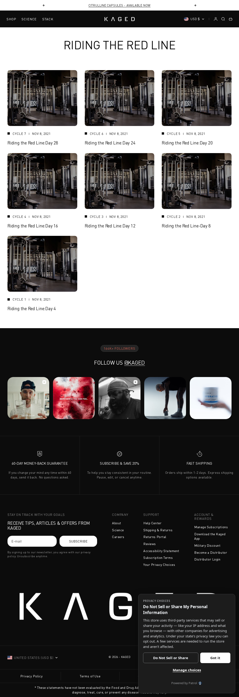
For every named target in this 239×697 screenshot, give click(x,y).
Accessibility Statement (161, 551)
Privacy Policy (31, 676)
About (116, 523)
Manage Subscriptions (211, 527)
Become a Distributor (210, 552)
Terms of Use (90, 676)
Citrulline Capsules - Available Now (119, 5)
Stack (47, 19)
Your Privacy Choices (159, 565)
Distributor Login (207, 559)
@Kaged (134, 362)
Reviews (149, 544)
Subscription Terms (158, 558)
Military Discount (207, 545)
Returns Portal (154, 537)
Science (29, 19)
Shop (11, 19)
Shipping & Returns (157, 530)
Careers (118, 537)
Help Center (152, 523)
